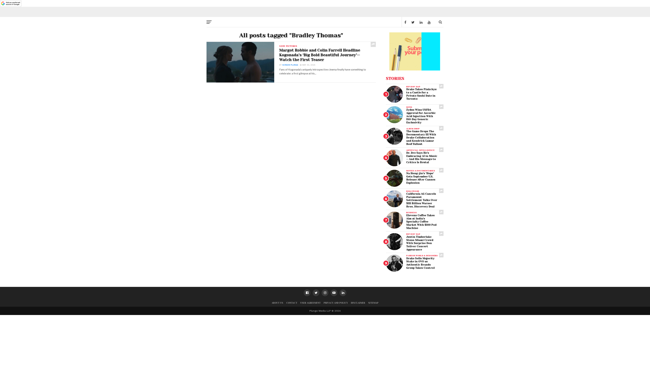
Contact (291, 303)
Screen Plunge (290, 65)
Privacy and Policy (336, 303)
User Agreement (310, 303)
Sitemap (373, 303)
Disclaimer (358, 303)
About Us (277, 303)
